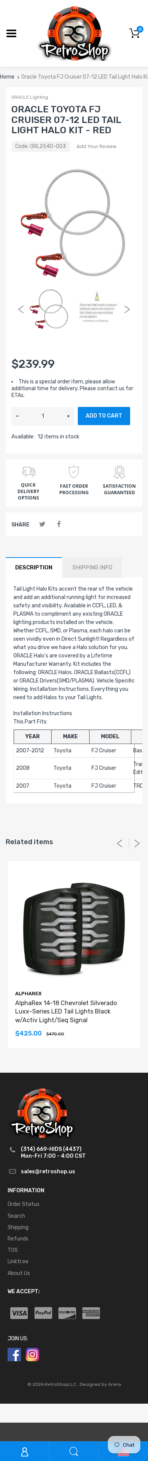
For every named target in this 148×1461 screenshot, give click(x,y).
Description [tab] (33, 567)
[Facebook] (58, 524)
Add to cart (104, 416)
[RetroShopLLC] (74, 33)
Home (7, 77)
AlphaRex (28, 993)
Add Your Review (96, 146)
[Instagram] (32, 1354)
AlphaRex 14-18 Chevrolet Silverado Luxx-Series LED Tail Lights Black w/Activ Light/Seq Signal (66, 1011)
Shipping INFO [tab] (92, 567)
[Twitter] (42, 524)
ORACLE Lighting (29, 97)
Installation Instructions (42, 713)
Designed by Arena (100, 1384)
